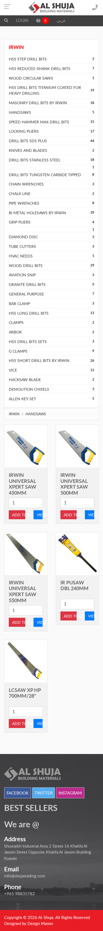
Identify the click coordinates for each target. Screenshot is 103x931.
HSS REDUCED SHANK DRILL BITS (39, 68)
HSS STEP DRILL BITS (28, 59)
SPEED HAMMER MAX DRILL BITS (39, 121)
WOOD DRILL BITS (26, 265)
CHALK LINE (19, 193)
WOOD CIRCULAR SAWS (31, 78)
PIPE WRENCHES (24, 203)
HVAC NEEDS (21, 256)
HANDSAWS (20, 112)
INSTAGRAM (70, 793)
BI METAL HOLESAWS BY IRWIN (37, 212)
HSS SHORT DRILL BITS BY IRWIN (39, 360)
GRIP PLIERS (19, 222)
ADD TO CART (18, 514)
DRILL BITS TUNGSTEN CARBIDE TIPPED (45, 174)
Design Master (40, 923)
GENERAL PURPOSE (26, 294)
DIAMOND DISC (23, 236)
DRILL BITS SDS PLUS (28, 140)
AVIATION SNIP (22, 274)
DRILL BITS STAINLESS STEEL (34, 160)
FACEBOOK (18, 793)
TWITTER (43, 793)
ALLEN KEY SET (22, 398)
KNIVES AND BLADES (28, 150)
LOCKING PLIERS (24, 131)
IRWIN (14, 413)
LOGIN (22, 20)
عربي (61, 20)
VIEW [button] (40, 514)
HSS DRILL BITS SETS (28, 341)
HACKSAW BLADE (25, 379)
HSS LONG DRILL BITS (29, 313)
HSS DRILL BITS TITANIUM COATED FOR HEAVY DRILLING (45, 90)
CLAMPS (16, 322)
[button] (6, 20)
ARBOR (15, 332)
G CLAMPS (18, 351)
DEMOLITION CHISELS (29, 389)
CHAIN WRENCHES (26, 184)
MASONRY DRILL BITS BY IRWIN (38, 102)
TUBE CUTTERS (22, 246)
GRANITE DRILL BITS (27, 284)
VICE (13, 370)
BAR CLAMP (19, 303)
